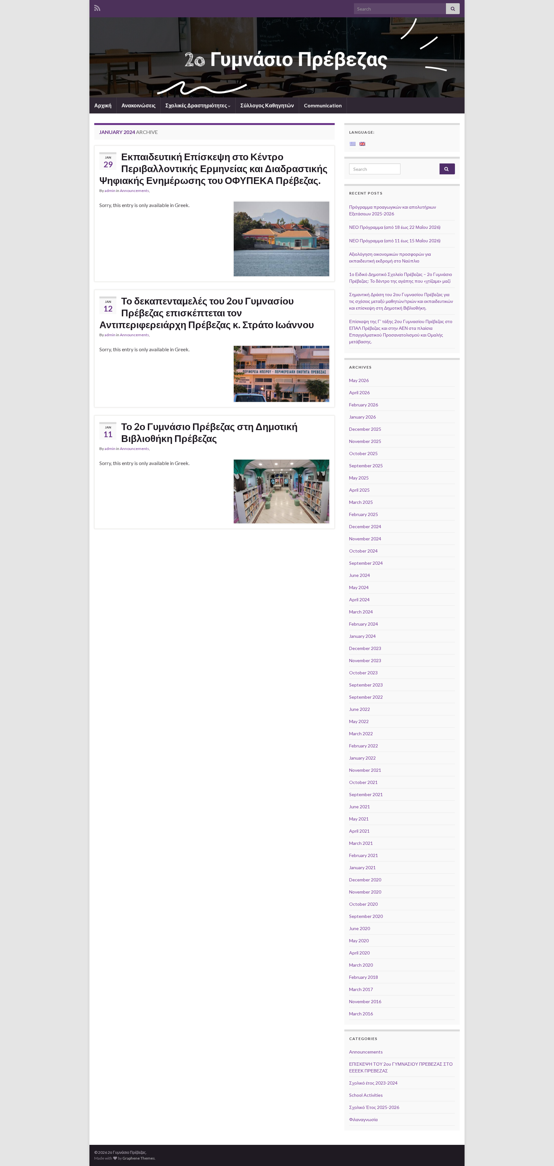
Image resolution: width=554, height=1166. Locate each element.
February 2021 (363, 855)
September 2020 (366, 916)
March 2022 (361, 733)
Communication (323, 105)
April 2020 (359, 952)
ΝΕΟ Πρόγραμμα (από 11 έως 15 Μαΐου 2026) (395, 240)
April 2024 (359, 599)
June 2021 (359, 806)
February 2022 (363, 745)
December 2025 (365, 429)
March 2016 (361, 1013)
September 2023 (366, 684)
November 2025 (365, 441)
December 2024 (365, 526)
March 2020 (361, 965)
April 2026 (359, 392)
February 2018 (363, 977)
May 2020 (359, 940)
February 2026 (363, 404)
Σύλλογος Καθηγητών (267, 105)
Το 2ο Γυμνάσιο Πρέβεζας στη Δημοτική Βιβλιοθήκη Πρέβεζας (209, 432)
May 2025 (359, 477)
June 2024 (359, 575)
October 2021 (363, 782)
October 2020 (363, 904)
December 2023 (365, 648)
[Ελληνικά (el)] (352, 143)
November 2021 (365, 770)
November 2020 (365, 892)
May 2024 (359, 587)
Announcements (134, 190)
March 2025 (361, 502)
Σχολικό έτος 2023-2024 (373, 1083)
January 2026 (362, 417)
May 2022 (359, 721)
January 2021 (362, 867)
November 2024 (365, 538)
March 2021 (361, 843)
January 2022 (362, 758)
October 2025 (363, 453)
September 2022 (366, 697)
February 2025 (363, 514)
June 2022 (359, 709)
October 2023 (363, 672)
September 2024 (366, 563)
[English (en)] (362, 143)
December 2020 (365, 879)
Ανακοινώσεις (138, 105)
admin (110, 190)
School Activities (366, 1095)
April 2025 (359, 490)
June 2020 (359, 928)
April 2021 (359, 831)
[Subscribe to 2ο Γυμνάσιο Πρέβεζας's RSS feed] (97, 7)
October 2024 (363, 551)
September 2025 (366, 465)
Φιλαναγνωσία (363, 1119)
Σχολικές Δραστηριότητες (196, 105)
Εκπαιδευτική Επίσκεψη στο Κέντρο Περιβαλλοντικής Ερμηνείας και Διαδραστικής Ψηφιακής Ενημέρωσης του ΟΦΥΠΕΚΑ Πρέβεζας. (213, 168)
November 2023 (365, 660)
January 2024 (362, 636)
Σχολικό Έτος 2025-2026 (374, 1107)
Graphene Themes (138, 1158)
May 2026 (359, 380)
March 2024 (361, 611)
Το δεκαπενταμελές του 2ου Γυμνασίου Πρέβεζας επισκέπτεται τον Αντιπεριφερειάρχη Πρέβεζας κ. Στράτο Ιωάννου (206, 312)
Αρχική (103, 105)
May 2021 (359, 818)
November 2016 (365, 1001)
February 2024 (363, 624)
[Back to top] (540, 1152)
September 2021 (366, 794)
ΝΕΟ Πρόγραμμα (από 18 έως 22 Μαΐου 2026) (395, 227)
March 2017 (361, 989)
